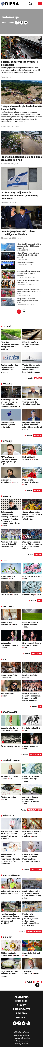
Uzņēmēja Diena (11, 760)
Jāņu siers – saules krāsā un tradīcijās (9, 973)
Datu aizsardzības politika (21, 1038)
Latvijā (7, 326)
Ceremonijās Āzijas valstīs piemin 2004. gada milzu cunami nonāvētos (29, 273)
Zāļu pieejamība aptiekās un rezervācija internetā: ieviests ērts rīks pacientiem (10, 859)
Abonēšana (21, 997)
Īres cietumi (9, 595)
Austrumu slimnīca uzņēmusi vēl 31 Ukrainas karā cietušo (9, 368)
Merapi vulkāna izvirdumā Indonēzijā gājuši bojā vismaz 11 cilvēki (28, 301)
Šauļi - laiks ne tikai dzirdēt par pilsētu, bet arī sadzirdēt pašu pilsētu (32, 894)
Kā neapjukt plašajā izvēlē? (9, 777)
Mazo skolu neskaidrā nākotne (30, 482)
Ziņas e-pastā (21, 1009)
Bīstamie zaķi (31, 595)
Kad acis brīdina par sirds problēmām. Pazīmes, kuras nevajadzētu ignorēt (31, 857)
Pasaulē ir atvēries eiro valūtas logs (30, 778)
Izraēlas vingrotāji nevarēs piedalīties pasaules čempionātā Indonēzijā (19, 195)
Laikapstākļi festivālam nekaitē (9, 645)
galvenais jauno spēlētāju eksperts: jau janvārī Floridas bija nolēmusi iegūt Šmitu (10, 519)
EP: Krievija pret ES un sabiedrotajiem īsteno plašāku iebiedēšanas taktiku (10, 403)
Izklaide (7, 937)
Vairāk (30, 378)
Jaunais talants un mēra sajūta (9, 729)
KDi (4, 659)
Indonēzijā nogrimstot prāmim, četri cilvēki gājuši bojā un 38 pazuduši (28, 255)
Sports (7, 496)
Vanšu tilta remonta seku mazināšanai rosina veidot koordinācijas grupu (31, 368)
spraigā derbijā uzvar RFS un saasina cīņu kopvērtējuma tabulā (32, 545)
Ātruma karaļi (10, 746)
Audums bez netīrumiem (9, 623)
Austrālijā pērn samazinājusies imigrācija (8, 424)
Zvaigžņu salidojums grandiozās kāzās (31, 645)
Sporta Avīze (10, 712)
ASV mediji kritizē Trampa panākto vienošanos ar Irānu (31, 401)
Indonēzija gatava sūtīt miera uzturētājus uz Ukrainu (18, 233)
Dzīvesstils (9, 815)
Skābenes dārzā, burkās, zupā (10, 954)
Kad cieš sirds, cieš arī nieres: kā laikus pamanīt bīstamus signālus (10, 834)
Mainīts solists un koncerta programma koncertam (31, 696)
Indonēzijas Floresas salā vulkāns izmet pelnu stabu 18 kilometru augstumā (29, 246)
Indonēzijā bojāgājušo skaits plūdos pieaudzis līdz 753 (21, 158)
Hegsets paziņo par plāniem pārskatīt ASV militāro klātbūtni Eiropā (32, 425)
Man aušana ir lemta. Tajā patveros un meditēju (31, 833)
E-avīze (21, 1005)
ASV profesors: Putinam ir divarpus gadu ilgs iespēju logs (9, 460)
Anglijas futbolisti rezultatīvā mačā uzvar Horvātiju (9, 544)
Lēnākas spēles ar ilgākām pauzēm (30, 624)
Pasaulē (7, 383)
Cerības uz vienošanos (9, 481)
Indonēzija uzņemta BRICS (26, 262)
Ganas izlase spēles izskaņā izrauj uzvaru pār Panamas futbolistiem (32, 515)
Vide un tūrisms (11, 875)
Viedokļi (7, 441)
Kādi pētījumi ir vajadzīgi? (30, 458)
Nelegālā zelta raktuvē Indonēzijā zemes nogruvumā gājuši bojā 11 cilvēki (29, 291)
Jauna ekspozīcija (9, 676)
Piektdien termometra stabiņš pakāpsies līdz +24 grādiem (10, 345)
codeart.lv (25, 1041)
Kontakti (21, 1017)
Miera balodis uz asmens (8, 577)
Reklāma (21, 1013)
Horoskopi (21, 1001)
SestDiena (8, 606)
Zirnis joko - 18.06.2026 (30, 972)
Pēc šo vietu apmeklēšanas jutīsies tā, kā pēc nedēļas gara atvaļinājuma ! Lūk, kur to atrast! (30, 920)
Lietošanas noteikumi (21, 1035)
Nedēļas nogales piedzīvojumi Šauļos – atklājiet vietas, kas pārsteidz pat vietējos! (10, 918)
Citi (5, 560)
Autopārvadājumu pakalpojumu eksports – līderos (30, 800)
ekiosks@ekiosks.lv (21, 1044)
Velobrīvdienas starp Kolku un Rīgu (10, 892)
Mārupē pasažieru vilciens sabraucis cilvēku (30, 344)
